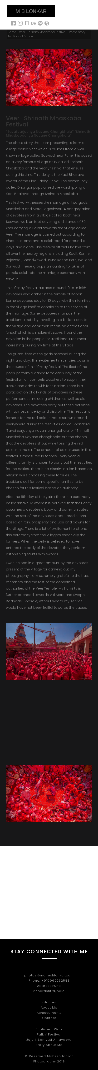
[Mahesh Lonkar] (31, 11)
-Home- (49, 1002)
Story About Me (49, 1045)
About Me (49, 1007)
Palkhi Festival (49, 1034)
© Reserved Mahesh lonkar (49, 1056)
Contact (49, 1018)
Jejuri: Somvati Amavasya (49, 1039)
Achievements (49, 1012)
